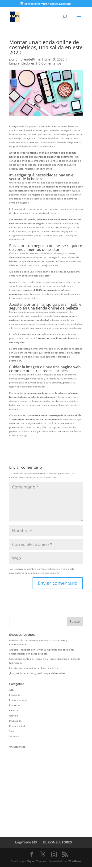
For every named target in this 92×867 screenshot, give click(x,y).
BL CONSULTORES (57, 842)
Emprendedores (22, 63)
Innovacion (15, 720)
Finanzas (14, 710)
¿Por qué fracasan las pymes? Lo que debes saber (37, 673)
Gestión (13, 715)
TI (10, 741)
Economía (14, 694)
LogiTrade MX (26, 842)
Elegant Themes (36, 861)
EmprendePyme (28, 59)
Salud (12, 731)
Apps (12, 689)
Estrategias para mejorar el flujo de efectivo (34, 668)
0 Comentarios (49, 63)
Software (14, 736)
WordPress (74, 861)
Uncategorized (17, 746)
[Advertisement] (48, 789)
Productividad (17, 726)
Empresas (14, 705)
